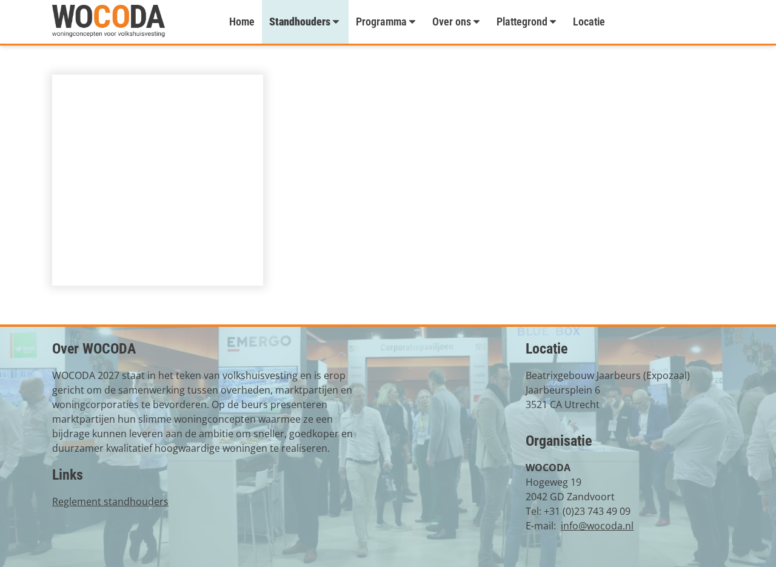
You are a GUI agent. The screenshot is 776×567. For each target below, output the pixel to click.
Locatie (589, 21)
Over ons (451, 21)
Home (242, 21)
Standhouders (299, 21)
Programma (381, 21)
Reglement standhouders (110, 501)
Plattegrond (522, 21)
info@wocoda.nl (597, 525)
